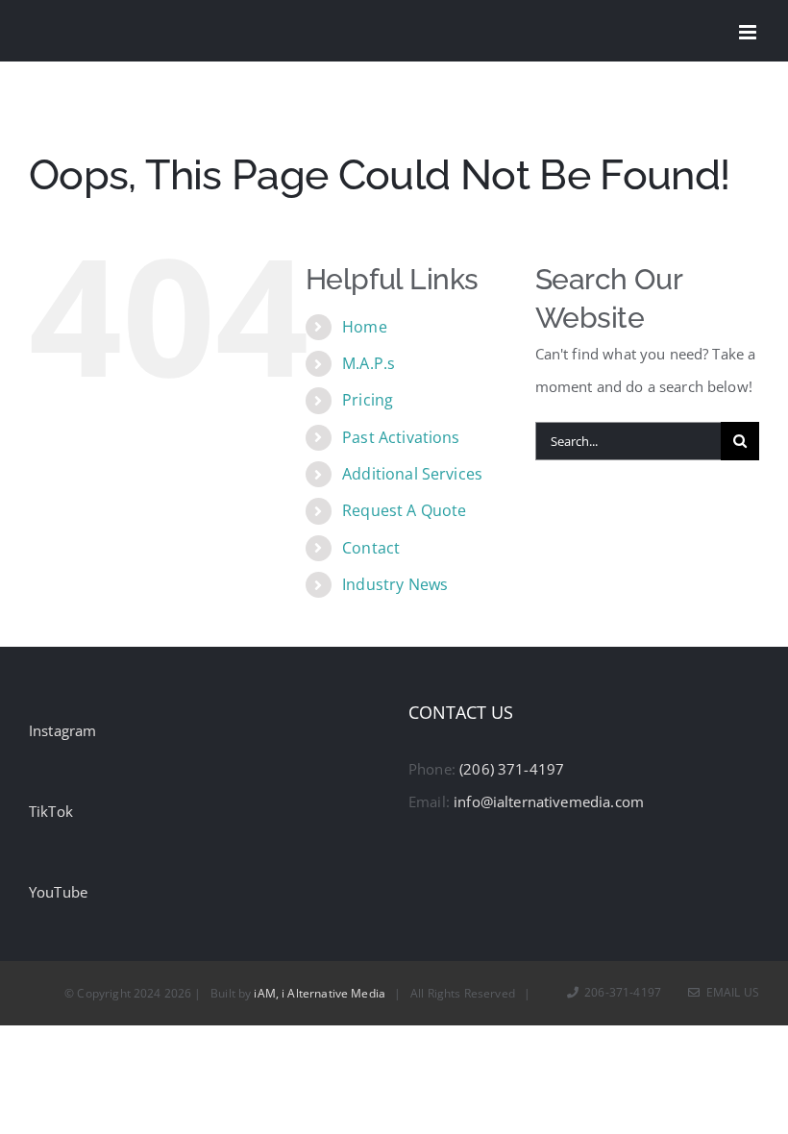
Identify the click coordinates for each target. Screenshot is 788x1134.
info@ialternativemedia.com (549, 801)
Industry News (395, 584)
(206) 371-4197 (511, 768)
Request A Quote (404, 510)
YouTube (58, 891)
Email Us (730, 992)
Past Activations (400, 437)
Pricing (367, 399)
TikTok (51, 811)
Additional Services (412, 473)
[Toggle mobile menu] (749, 32)
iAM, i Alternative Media (319, 993)
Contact (371, 547)
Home (364, 326)
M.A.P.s (368, 363)
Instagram (62, 730)
